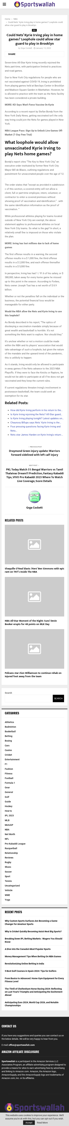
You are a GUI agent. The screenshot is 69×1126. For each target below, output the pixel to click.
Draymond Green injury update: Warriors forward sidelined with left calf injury (34, 453)
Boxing (8, 740)
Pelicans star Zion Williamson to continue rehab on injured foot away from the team (33, 675)
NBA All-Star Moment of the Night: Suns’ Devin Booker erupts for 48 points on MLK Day (31, 622)
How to (8, 811)
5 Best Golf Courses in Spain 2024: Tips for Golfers (30, 971)
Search (8, 693)
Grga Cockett (26, 48)
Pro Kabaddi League (15, 843)
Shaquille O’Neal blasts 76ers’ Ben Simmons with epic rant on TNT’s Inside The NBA (34, 570)
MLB (7, 820)
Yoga (7, 899)
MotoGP (9, 825)
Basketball (10, 731)
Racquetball (11, 848)
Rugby (8, 862)
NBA (34, 30)
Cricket (8, 755)
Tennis (8, 881)
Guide (8, 801)
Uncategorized (12, 885)
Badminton (10, 727)
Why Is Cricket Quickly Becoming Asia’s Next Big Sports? (33, 931)
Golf (7, 797)
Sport (7, 876)
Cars (7, 745)
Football (9, 778)
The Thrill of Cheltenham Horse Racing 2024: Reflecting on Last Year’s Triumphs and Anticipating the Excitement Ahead (33, 991)
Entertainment (12, 759)
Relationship (11, 853)
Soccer (8, 871)
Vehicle (9, 890)
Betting (8, 736)
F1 (6, 764)
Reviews (9, 857)
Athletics (9, 722)
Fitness (8, 773)
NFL (7, 839)
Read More (42, 1123)
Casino (8, 750)
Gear (7, 787)
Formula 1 (10, 783)
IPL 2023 (9, 815)
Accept (29, 1122)
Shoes (8, 867)
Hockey (8, 806)
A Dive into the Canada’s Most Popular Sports (28, 949)
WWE (7, 895)
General (9, 792)
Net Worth (10, 834)
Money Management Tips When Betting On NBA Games (33, 956)
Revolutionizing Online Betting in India (24, 963)
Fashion (9, 769)
